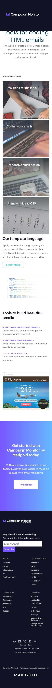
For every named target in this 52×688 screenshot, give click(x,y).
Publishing (35, 577)
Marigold (22, 667)
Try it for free (25, 484)
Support (6, 610)
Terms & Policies (26, 645)
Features (6, 562)
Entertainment (37, 573)
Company (35, 592)
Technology (35, 580)
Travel (33, 584)
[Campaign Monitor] (17, 520)
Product (7, 558)
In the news (35, 610)
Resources (7, 603)
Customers (7, 600)
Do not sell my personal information (26, 648)
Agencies (34, 562)
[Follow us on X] (24, 641)
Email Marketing (39, 558)
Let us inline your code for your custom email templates (25, 356)
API (4, 573)
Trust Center (36, 603)
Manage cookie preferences (37, 624)
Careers (34, 607)
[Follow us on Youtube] (14, 641)
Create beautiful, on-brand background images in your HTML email (22, 330)
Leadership (35, 600)
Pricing (5, 566)
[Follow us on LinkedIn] (19, 641)
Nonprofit (35, 569)
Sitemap (34, 614)
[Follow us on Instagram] (35, 641)
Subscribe (9, 549)
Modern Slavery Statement (37, 619)
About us (34, 596)
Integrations (8, 569)
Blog (4, 607)
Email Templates (9, 577)
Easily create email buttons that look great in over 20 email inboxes (25, 343)
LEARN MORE (13, 264)
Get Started (7, 596)
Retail (33, 566)
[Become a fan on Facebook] (30, 641)
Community (8, 592)
